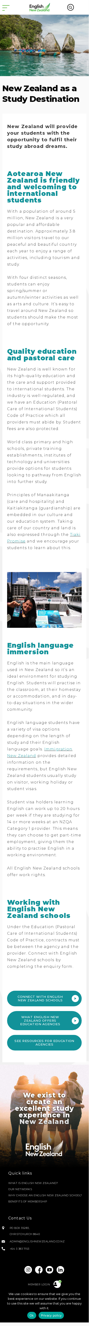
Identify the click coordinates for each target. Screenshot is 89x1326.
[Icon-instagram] (28, 1270)
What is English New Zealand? (33, 1183)
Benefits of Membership (27, 1201)
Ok (32, 1315)
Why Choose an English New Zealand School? (45, 1195)
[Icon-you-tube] (49, 1270)
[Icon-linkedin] (60, 1270)
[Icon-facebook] (39, 1270)
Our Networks (20, 1189)
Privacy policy (51, 1315)
